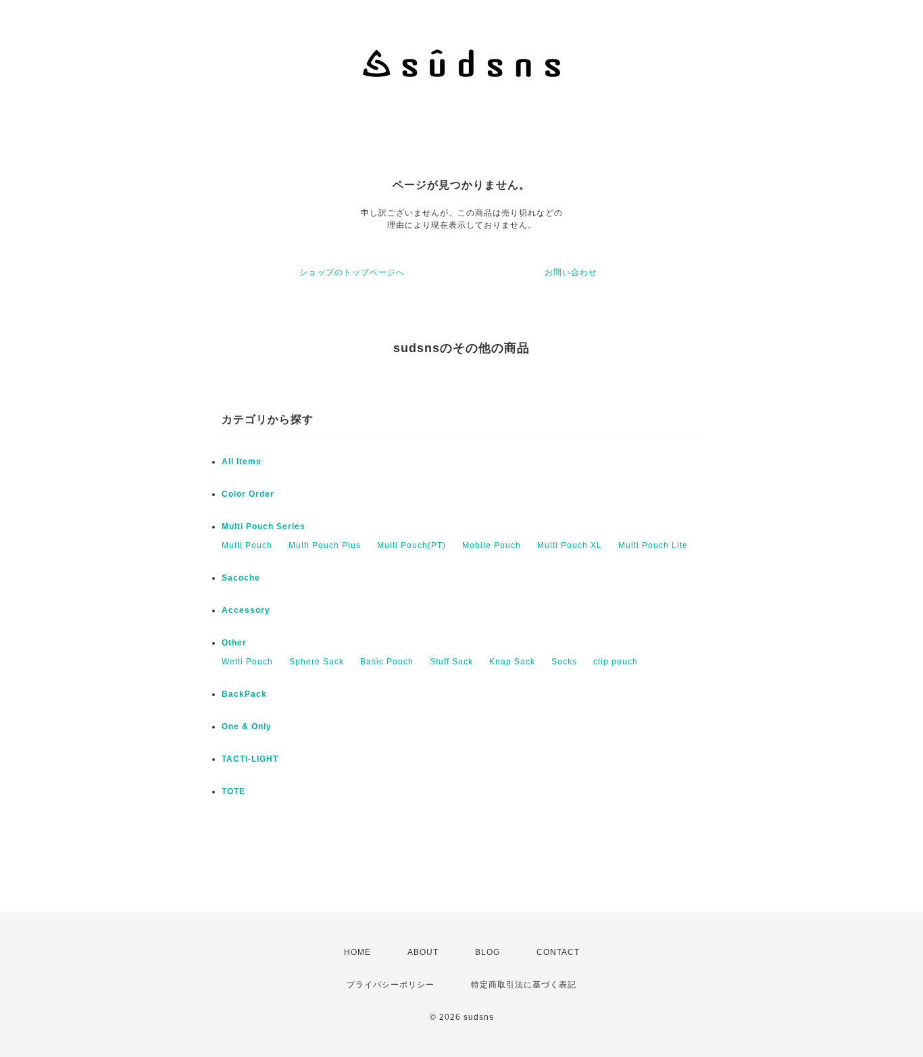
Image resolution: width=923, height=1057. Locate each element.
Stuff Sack (451, 661)
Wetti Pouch (247, 661)
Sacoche (241, 578)
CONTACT (558, 952)
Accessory (246, 610)
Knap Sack (512, 661)
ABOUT (423, 952)
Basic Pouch (387, 661)
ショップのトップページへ (352, 272)
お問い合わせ (571, 272)
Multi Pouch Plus (325, 545)
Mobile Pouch (491, 545)
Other (234, 642)
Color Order (248, 494)
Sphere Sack (316, 661)
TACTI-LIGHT (250, 759)
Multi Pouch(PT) (411, 545)
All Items (241, 461)
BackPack (244, 694)
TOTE (233, 791)
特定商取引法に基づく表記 (523, 984)
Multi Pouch (247, 545)
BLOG (487, 952)
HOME (357, 952)
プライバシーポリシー (390, 984)
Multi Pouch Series (263, 526)
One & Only (247, 726)
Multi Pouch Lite (653, 545)
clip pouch (615, 661)
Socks (564, 661)
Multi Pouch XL (569, 545)
